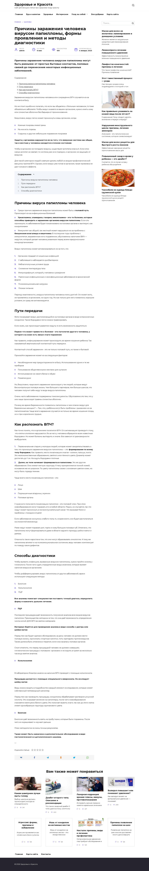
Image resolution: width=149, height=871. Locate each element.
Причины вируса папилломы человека (37, 84)
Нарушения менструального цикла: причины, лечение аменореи (117, 128)
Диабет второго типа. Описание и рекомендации (57, 800)
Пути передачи (26, 87)
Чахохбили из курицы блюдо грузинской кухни (117, 191)
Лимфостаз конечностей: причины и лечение (115, 65)
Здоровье (48, 14)
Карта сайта (113, 14)
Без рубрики (97, 14)
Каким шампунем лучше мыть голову (27, 794)
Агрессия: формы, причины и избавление (27, 825)
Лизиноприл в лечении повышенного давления (114, 51)
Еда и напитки (33, 14)
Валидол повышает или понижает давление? (120, 791)
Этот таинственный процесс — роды (117, 79)
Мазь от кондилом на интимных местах (59, 823)
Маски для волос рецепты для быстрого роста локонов (118, 143)
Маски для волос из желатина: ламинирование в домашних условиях (117, 33)
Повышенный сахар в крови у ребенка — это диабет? (117, 157)
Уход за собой (78, 14)
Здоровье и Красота (33, 4)
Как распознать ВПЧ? (28, 90)
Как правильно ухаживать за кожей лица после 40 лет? (117, 112)
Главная (19, 14)
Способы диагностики (29, 93)
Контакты (46, 854)
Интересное (62, 14)
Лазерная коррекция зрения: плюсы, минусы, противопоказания (89, 797)
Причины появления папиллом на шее (121, 823)
